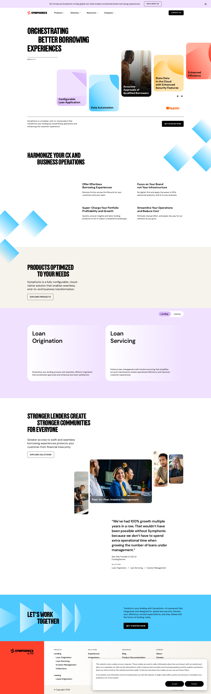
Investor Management (66, 664)
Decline (194, 684)
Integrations (93, 657)
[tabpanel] (105, 353)
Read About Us (153, 4)
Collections (61, 668)
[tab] (164, 314)
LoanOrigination (47, 337)
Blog (124, 653)
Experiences (93, 653)
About (159, 653)
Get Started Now (172, 124)
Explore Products (40, 297)
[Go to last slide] (178, 96)
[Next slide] (182, 96)
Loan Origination (63, 657)
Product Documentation (133, 657)
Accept (174, 684)
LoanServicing (123, 337)
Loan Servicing (63, 661)
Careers (160, 657)
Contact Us (176, 13)
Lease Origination (64, 679)
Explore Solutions (41, 454)
